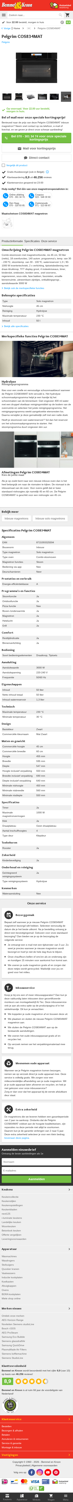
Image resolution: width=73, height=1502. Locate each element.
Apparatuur (9, 1249)
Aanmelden (36, 1179)
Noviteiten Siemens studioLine (18, 1324)
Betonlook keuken (11, 1230)
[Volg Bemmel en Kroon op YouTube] (47, 1472)
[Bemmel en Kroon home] (17, 5)
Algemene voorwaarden (44, 1465)
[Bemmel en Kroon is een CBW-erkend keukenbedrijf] (36, 1487)
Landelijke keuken (11, 1222)
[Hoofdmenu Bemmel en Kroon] (3, 15)
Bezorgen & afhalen (12, 1430)
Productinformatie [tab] (12, 241)
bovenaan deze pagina (16, 1138)
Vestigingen (10, 1455)
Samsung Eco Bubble (13, 1337)
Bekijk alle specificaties (16, 326)
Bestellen (7, 1426)
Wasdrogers (8, 1260)
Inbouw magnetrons (16, 518)
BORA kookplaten (11, 1294)
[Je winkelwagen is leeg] (67, 15)
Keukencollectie (10, 1197)
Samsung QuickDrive (13, 1345)
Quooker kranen (10, 1269)
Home (17, 28)
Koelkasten (8, 1281)
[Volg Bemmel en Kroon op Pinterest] (56, 1472)
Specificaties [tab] (32, 241)
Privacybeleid (23, 1465)
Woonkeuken (9, 1226)
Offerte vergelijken (11, 1234)
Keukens (7, 1189)
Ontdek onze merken (13, 1315)
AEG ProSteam (10, 1332)
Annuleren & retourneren (15, 1439)
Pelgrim (6, 42)
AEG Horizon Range (12, 1320)
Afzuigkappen (9, 1285)
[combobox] (35, 15)
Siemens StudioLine (12, 1358)
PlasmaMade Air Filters (14, 1349)
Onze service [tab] (49, 241)
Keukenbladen (9, 1209)
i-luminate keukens (12, 1218)
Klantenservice (11, 1419)
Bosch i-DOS (8, 1328)
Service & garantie (11, 1443)
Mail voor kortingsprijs (39, 148)
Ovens (5, 1290)
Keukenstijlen (9, 1201)
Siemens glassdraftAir (13, 1341)
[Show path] (29, 28)
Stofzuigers (8, 1264)
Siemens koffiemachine (14, 1353)
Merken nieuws (11, 1308)
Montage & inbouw (12, 1447)
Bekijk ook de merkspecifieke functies (24, 288)
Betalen (6, 1434)
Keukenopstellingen (12, 1205)
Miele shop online (11, 1298)
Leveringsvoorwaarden (14, 1239)
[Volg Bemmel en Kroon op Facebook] (31, 1472)
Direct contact (39, 157)
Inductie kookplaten (12, 1277)
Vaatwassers (8, 1273)
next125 (6, 1213)
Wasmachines (9, 1256)
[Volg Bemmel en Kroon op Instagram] (39, 1472)
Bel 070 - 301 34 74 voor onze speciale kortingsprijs (38, 138)
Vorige (7, 28)
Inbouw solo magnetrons (50, 518)
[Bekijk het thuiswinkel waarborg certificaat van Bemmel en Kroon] (60, 5)
